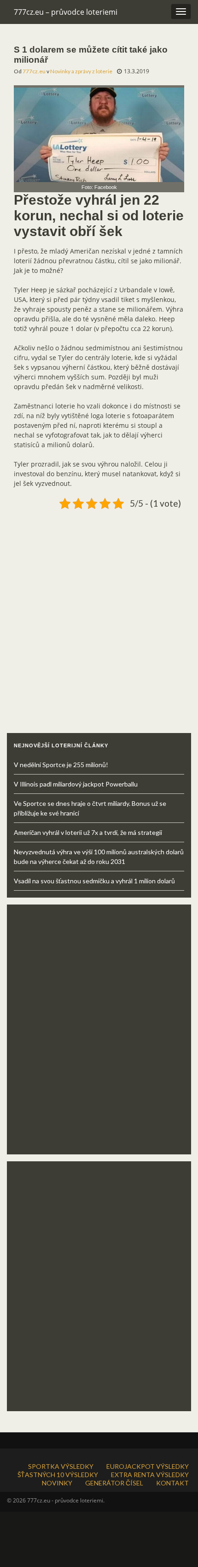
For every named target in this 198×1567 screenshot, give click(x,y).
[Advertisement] (99, 612)
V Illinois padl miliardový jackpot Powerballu (76, 784)
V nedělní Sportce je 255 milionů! (61, 765)
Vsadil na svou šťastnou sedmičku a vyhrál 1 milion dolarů (94, 881)
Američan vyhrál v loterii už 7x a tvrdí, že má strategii (88, 832)
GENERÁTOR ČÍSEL (114, 1483)
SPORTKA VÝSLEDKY (60, 1466)
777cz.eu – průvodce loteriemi (65, 12)
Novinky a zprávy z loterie (81, 71)
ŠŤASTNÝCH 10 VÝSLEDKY (57, 1474)
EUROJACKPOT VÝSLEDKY (147, 1466)
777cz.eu (34, 71)
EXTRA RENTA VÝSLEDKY (150, 1474)
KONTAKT (172, 1483)
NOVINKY (57, 1483)
